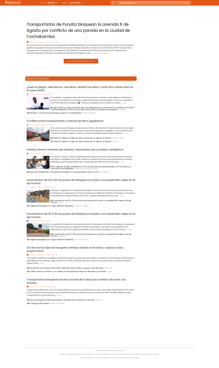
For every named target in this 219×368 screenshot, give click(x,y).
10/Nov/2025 (49, 287)
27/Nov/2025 (50, 255)
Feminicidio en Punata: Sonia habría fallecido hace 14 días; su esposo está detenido (66, 268)
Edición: (48, 2)
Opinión (32, 153)
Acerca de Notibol (86, 358)
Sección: (71, 2)
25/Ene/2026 (46, 153)
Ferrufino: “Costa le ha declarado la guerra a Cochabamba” (56, 113)
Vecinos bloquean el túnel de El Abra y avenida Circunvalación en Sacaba (62, 300)
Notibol (13, 3)
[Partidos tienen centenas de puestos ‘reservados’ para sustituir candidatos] (52, 153)
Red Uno (33, 42)
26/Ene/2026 (45, 125)
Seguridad (40, 255)
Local (37, 94)
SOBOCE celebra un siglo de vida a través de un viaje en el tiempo (82, 138)
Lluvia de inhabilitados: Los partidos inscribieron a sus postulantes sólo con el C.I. (65, 172)
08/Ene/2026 (44, 221)
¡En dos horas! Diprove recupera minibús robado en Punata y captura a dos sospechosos (75, 249)
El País (32, 94)
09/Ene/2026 (47, 187)
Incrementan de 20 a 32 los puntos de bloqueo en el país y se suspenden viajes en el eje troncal (81, 181)
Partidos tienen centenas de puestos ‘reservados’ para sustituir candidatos (75, 149)
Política (39, 187)
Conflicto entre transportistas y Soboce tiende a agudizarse (65, 121)
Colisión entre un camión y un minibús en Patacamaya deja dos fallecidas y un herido (68, 271)
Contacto (97, 358)
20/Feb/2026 (45, 94)
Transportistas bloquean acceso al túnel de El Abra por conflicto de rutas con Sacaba (76, 281)
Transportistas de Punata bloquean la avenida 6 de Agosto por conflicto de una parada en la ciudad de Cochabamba (78, 30)
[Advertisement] (109, 12)
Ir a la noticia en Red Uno (81, 61)
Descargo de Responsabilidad (128, 358)
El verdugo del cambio (39, 303)
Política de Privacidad (109, 358)
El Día (32, 221)
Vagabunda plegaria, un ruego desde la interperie (51, 206)
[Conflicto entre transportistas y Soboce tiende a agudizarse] (51, 125)
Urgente (33, 187)
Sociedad (40, 42)
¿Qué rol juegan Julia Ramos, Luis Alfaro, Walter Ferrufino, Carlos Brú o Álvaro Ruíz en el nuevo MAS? (80, 88)
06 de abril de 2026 (51, 42)
